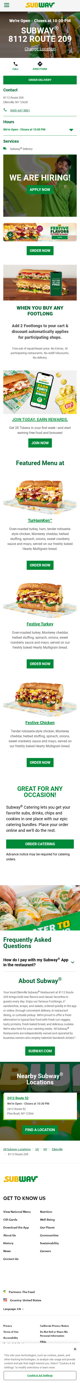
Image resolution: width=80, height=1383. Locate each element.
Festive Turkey (40, 623)
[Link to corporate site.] (20, 1192)
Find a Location (40, 1130)
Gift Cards (10, 1219)
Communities (49, 1235)
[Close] (75, 1349)
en (12, 1309)
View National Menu (17, 1212)
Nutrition (46, 1212)
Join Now (40, 443)
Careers (45, 1251)
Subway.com (40, 1051)
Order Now (40, 250)
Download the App (16, 1227)
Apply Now (40, 189)
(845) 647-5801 (20, 110)
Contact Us (10, 1259)
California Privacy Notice (54, 1326)
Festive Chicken (40, 722)
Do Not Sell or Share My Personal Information (54, 1334)
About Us (9, 1235)
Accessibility (10, 1338)
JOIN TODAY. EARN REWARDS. (40, 419)
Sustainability (49, 1243)
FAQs (43, 1342)
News (7, 1251)
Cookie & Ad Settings (40, 1375)
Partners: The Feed (22, 1292)
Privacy (7, 1326)
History (8, 1243)
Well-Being (47, 1219)
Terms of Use (10, 1332)
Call (16, 69)
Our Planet (47, 1227)
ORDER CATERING (40, 844)
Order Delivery (40, 79)
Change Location (40, 48)
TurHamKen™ (40, 520)
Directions (40, 69)
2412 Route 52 (18, 1098)
